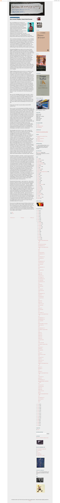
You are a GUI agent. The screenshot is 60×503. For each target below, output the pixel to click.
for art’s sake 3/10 (40, 399)
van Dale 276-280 (41, 339)
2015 (38, 408)
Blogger (30, 500)
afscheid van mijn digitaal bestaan (42, 171)
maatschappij (39, 168)
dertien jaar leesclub (40, 126)
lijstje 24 (39, 392)
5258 (39, 250)
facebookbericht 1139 (41, 281)
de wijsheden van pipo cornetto (42, 329)
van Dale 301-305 (41, 262)
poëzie (38, 179)
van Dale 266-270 (41, 376)
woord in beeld (39, 160)
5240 (39, 330)
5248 (39, 291)
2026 (38, 210)
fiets (37, 167)
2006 (38, 422)
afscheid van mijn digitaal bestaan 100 (43, 394)
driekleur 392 (40, 338)
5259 (39, 249)
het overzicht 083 (40, 309)
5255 (39, 265)
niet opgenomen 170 (41, 397)
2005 (38, 423)
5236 (39, 355)
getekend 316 (40, 361)
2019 (38, 221)
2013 (38, 411)
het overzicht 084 (40, 305)
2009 (38, 417)
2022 (38, 216)
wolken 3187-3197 (41, 360)
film (37, 174)
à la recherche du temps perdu (41, 448)
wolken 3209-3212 (41, 325)
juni (39, 231)
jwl (37, 451)
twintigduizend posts (40, 140)
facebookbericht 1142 (41, 261)
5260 (39, 242)
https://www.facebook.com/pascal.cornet (42, 437)
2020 (38, 219)
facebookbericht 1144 (41, 253)
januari (39, 239)
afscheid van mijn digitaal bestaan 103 (43, 314)
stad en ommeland (40, 162)
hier (38, 471)
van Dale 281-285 (41, 297)
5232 (39, 383)
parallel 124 (40, 378)
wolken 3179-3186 (41, 390)
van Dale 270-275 (41, 357)
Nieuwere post (12, 217)
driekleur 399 (40, 272)
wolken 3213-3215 (41, 303)
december (39, 222)
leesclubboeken (39, 127)
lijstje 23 (39, 400)
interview (38, 139)
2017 (38, 405)
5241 (39, 326)
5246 (39, 306)
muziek (38, 185)
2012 (38, 413)
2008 (38, 419)
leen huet (38, 452)
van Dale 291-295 (41, 275)
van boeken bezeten (40, 184)
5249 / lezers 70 (40, 289)
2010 (38, 416)
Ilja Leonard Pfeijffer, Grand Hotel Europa (43, 381)
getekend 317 (40, 352)
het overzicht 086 (40, 280)
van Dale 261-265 (41, 384)
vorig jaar (38, 175)
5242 (39, 322)
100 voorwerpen (39, 194)
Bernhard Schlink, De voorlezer (43, 323)
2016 (38, 407)
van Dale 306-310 (41, 258)
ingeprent (38, 198)
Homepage (22, 217)
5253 (39, 271)
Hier (37, 145)
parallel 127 (40, 294)
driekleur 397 (40, 300)
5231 (39, 396)
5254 (39, 268)
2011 (38, 414)
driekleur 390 (40, 389)
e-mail (38, 429)
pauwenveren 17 (40, 347)
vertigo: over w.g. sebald (40, 455)
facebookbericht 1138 (41, 293)
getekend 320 (40, 284)
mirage (38, 181)
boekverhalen (39, 188)
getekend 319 (40, 308)
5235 (39, 365)
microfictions (39, 193)
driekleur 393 (40, 336)
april (39, 234)
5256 (39, 259)
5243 (39, 316)
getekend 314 (40, 371)
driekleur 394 (40, 335)
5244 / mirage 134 (41, 312)
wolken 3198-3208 (41, 342)
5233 (39, 375)
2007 (38, 420)
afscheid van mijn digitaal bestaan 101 (43, 373)
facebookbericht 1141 (41, 267)
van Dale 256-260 (41, 386)
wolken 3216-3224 (41, 290)
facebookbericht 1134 (41, 379)
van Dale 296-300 (41, 269)
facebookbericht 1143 (41, 256)
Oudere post (32, 217)
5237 (39, 351)
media (38, 165)
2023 (38, 215)
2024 (38, 213)
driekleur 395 (40, 333)
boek (13, 213)
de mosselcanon (39, 197)
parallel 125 (40, 358)
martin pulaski (39, 454)
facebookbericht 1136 (41, 319)
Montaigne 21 (40, 368)
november (39, 223)
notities (38, 172)
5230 (39, 401)
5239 (39, 341)
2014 (38, 410)
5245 (39, 310)
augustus (39, 228)
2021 (38, 218)
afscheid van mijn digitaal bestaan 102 (43, 364)
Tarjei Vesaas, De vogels (41, 354)
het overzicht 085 (40, 286)
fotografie (38, 177)
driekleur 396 (40, 302)
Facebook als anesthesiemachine (42, 132)
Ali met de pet (39, 450)
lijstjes (38, 192)
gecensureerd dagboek (40, 163)
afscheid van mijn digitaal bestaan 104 (43, 247)
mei (39, 232)
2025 (38, 211)
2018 (38, 404)
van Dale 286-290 (41, 296)
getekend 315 (40, 367)
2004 (38, 425)
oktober (39, 225)
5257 (39, 255)
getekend (38, 170)
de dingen (38, 180)
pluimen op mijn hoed (40, 138)
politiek (38, 161)
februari (39, 237)
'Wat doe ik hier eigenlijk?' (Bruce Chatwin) (42, 137)
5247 (39, 299)
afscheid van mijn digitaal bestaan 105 (43, 241)
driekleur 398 (40, 274)
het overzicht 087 (40, 264)
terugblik (38, 190)
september (39, 226)
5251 (39, 283)
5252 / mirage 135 (41, 277)
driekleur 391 (40, 387)
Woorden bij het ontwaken (42, 244)
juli (38, 229)
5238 (39, 345)
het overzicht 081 (40, 349)
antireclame (39, 186)
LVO (38, 176)
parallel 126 (40, 332)
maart (39, 235)
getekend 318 (40, 348)
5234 (39, 369)
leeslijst (38, 124)
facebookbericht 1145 (41, 245)
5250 (39, 287)
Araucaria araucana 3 (41, 252)
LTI (37, 195)
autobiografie (39, 166)
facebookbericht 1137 (41, 317)
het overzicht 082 (40, 320)
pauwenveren (39, 189)
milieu (38, 183)
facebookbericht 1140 (41, 278)
